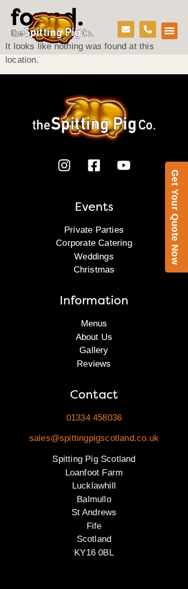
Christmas (94, 270)
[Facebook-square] (94, 165)
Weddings (94, 257)
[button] (169, 30)
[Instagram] (64, 165)
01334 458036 (94, 418)
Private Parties (94, 230)
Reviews (94, 364)
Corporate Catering (94, 243)
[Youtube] (123, 165)
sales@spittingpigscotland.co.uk (94, 438)
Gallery (93, 350)
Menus (94, 324)
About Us (94, 337)
